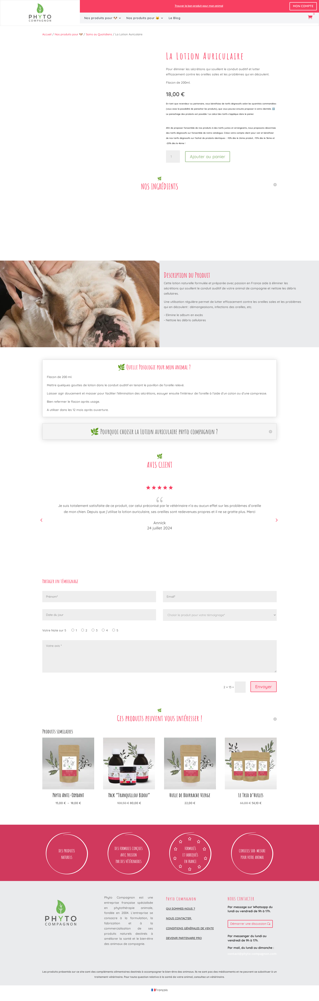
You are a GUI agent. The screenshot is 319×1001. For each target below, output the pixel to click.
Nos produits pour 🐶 (100, 18)
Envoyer (263, 686)
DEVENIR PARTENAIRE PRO (184, 938)
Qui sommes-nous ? (180, 908)
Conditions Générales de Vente (190, 928)
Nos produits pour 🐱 (143, 18)
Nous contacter (179, 918)
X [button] (315, 4)
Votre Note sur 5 (54, 630)
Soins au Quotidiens (99, 34)
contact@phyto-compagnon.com (252, 954)
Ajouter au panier (207, 156)
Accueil (46, 34)
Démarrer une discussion (248, 924)
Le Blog (175, 18)
